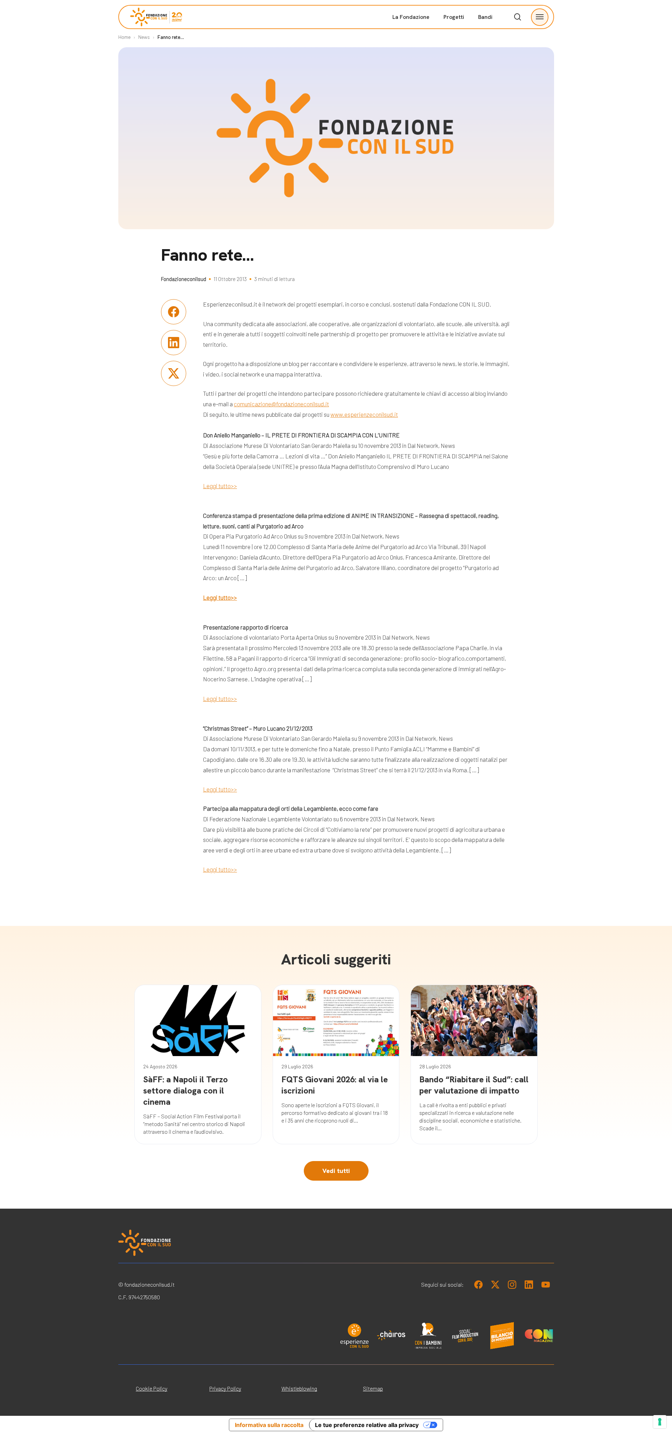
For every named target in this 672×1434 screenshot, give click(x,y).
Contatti (485, 112)
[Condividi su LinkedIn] (173, 342)
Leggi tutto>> (220, 485)
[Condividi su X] (173, 373)
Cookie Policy (151, 1388)
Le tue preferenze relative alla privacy (367, 1424)
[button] (540, 17)
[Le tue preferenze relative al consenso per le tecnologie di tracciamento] (659, 1421)
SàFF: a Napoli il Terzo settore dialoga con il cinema (185, 1090)
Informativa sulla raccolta (269, 1424)
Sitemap (373, 1388)
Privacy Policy (225, 1388)
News (144, 37)
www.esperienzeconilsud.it (364, 414)
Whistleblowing (299, 1388)
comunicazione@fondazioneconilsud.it (281, 403)
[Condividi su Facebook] (173, 311)
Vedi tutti (336, 1171)
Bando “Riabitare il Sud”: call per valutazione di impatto (473, 1085)
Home (124, 37)
